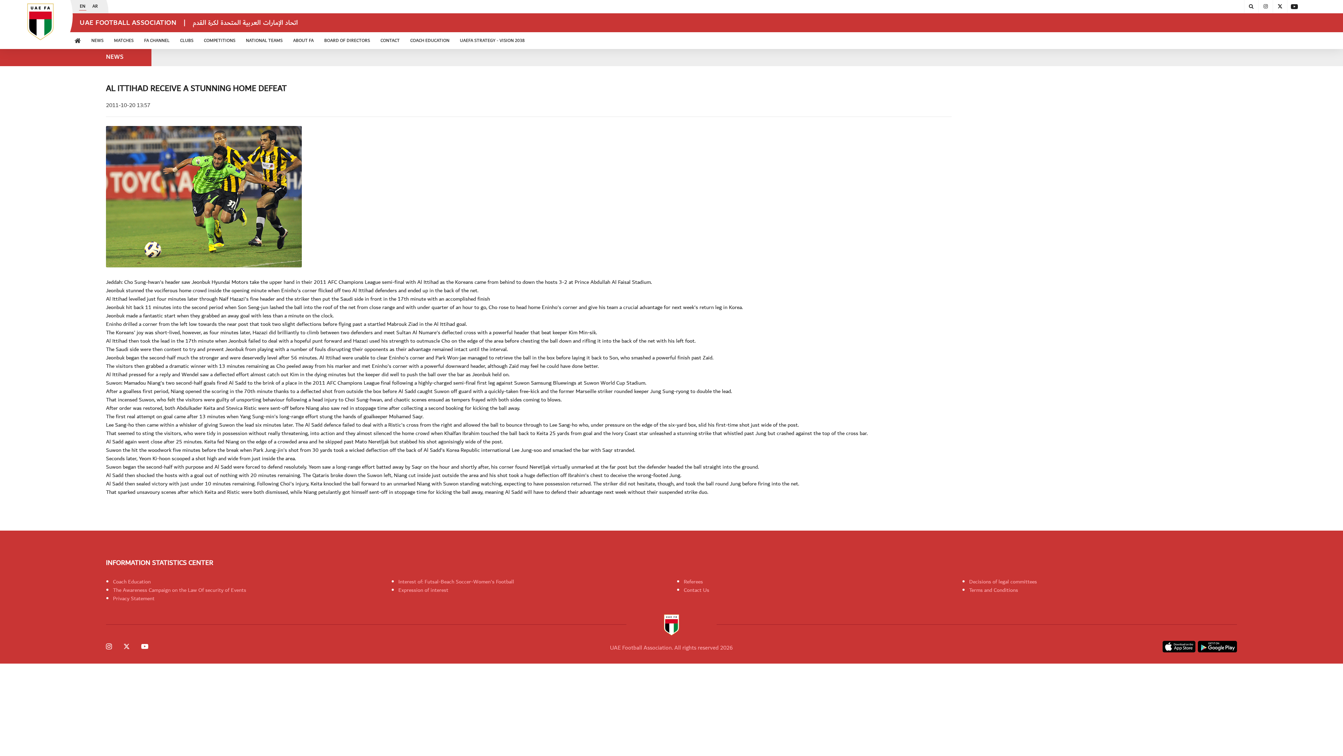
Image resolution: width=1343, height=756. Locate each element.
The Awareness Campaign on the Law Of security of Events (179, 590)
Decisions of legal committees (1003, 581)
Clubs (186, 40)
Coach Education (132, 581)
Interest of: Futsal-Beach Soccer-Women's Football (456, 581)
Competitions (219, 40)
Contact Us (696, 590)
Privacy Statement (134, 598)
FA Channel (157, 40)
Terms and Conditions (993, 590)
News (97, 40)
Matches (124, 40)
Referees (693, 581)
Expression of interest (423, 590)
